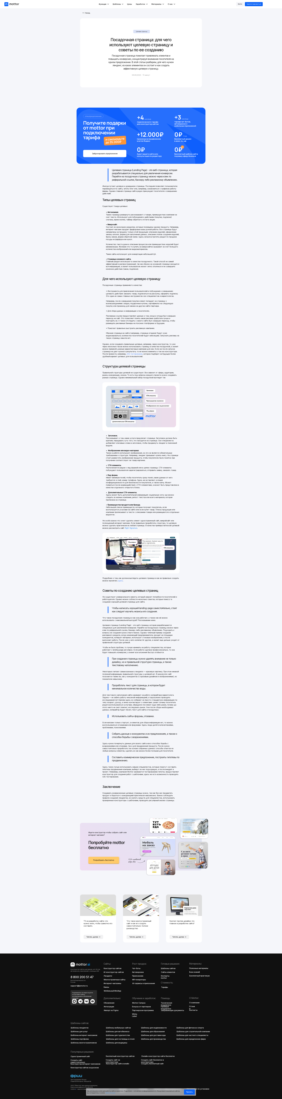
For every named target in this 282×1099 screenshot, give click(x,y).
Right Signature (131, 528)
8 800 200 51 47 (81, 977)
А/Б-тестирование (135, 354)
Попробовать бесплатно (103, 860)
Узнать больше (110, 1093)
